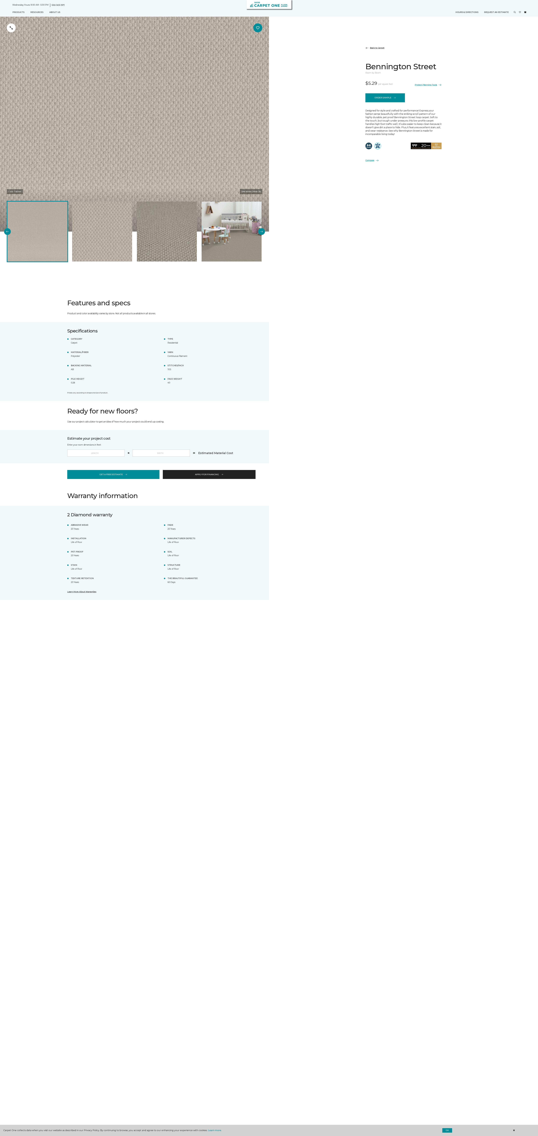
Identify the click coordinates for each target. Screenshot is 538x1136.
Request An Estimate (496, 12)
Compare (369, 160)
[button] (514, 12)
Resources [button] (36, 12)
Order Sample (382, 97)
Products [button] (18, 12)
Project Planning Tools (426, 85)
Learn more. (215, 1130)
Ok (447, 1130)
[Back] (7, 231)
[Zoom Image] (11, 27)
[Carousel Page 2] (102, 231)
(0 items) (525, 12)
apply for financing (207, 474)
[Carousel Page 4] (231, 231)
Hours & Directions (466, 12)
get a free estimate (111, 474)
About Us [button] (54, 12)
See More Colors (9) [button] (251, 191)
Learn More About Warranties (81, 591)
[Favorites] (520, 12)
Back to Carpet (377, 48)
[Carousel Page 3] (167, 231)
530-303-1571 (58, 5)
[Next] (261, 231)
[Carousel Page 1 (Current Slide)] (37, 231)
